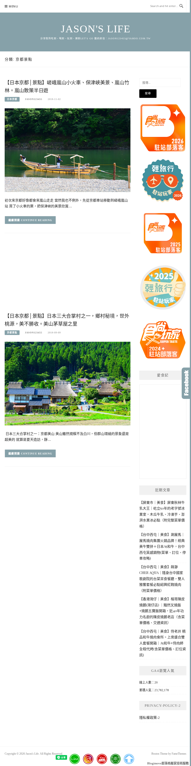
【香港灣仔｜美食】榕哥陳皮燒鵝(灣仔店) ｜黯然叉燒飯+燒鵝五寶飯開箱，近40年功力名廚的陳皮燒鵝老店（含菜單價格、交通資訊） (162, 611)
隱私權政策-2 (149, 718)
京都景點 (12, 332)
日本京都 (12, 99)
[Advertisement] (67, 274)
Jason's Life (95, 29)
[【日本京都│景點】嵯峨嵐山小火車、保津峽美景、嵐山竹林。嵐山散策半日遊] (67, 150)
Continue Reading (36, 220)
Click (186, 383)
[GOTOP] (128, 759)
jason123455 (33, 99)
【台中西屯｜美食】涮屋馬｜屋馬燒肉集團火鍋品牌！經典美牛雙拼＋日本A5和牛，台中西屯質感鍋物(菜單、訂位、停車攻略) (162, 546)
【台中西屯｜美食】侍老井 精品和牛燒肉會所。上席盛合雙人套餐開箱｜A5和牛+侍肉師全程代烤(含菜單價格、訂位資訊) (162, 643)
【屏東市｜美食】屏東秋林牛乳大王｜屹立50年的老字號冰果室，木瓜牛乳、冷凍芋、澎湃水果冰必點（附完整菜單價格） (162, 514)
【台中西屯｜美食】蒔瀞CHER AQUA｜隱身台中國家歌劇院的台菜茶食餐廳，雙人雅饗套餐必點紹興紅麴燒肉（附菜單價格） (162, 578)
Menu (13, 6)
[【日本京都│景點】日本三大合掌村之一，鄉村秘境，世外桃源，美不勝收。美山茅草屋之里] (67, 383)
